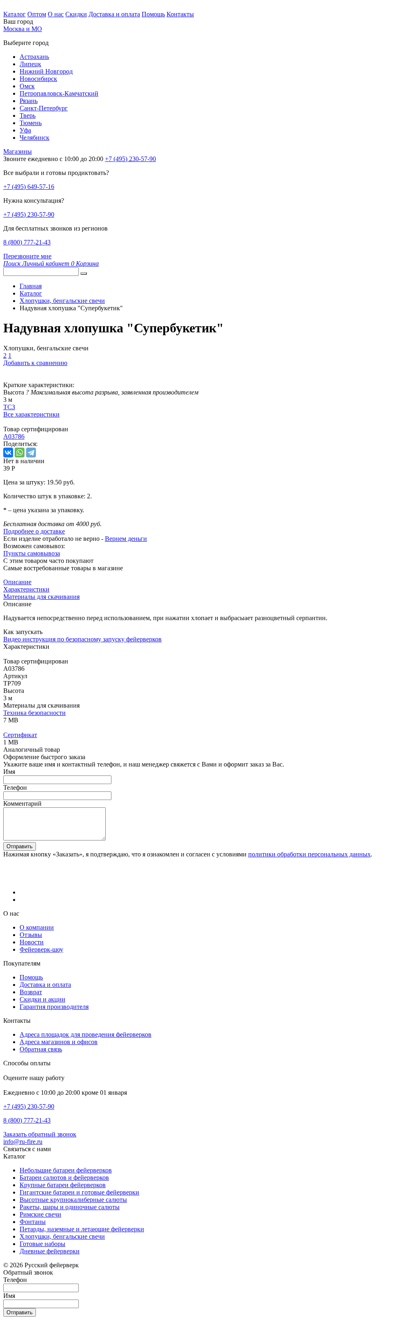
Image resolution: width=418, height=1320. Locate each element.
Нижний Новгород (46, 71)
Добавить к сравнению (35, 362)
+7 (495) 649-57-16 (28, 186)
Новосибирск (38, 78)
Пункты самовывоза (31, 553)
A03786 (13, 436)
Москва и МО (22, 28)
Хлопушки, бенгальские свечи (62, 1236)
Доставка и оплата (114, 14)
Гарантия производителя (54, 1006)
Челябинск (34, 137)
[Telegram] (31, 452)
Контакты (180, 14)
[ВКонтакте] (8, 452)
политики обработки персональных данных (309, 854)
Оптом (36, 14)
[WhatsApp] (19, 452)
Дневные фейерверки (50, 1251)
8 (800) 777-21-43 (27, 242)
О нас (56, 14)
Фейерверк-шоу (41, 949)
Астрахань (34, 56)
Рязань (29, 100)
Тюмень (31, 122)
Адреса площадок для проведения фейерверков (85, 1034)
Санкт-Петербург (44, 108)
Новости (32, 942)
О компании (37, 927)
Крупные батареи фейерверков (63, 1184)
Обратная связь (41, 1049)
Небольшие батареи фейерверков (66, 1170)
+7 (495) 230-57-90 (28, 214)
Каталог (14, 14)
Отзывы (31, 934)
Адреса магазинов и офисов (59, 1041)
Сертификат (20, 734)
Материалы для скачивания (41, 596)
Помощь (153, 14)
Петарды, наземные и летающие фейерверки (82, 1229)
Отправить (20, 846)
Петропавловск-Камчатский (59, 93)
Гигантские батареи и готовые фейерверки (79, 1192)
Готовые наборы (42, 1243)
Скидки (76, 14)
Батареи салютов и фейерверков (64, 1177)
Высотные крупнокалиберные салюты (73, 1199)
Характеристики (26, 589)
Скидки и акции (42, 999)
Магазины (17, 151)
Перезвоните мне (27, 256)
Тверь (28, 115)
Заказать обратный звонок (39, 1134)
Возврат (31, 991)
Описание (17, 581)
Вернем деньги (126, 538)
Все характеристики (31, 414)
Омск (27, 86)
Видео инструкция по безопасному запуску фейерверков (82, 639)
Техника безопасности (34, 712)
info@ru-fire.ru (22, 1141)
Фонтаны (33, 1221)
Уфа (25, 130)
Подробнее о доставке (34, 531)
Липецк (30, 64)
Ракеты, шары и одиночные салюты (70, 1206)
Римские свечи (40, 1214)
